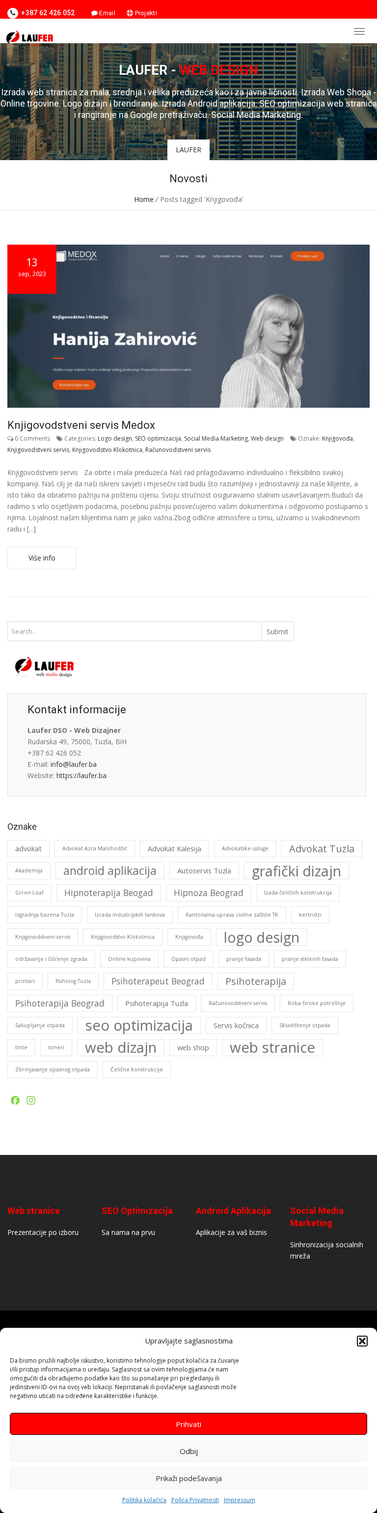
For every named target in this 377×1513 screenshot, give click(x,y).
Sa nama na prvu (128, 1232)
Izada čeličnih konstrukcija (298, 892)
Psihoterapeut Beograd (158, 981)
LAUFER (188, 149)
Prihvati (188, 1424)
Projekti (145, 13)
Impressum (239, 1500)
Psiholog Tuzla (73, 981)
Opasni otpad (188, 958)
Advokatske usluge (245, 848)
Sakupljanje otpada (40, 1025)
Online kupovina (129, 958)
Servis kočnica (236, 1025)
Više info (41, 557)
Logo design (115, 438)
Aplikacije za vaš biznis (231, 1232)
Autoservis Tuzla (204, 870)
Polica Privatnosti (195, 1500)
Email (106, 13)
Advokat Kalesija (174, 848)
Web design (267, 438)
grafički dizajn (296, 870)
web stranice (272, 1047)
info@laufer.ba (74, 764)
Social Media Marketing (216, 438)
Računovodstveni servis (178, 450)
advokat (28, 848)
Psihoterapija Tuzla (156, 1003)
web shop (193, 1047)
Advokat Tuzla (321, 848)
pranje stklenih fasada (310, 958)
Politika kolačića (144, 1500)
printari (25, 981)
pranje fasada (243, 958)
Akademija (29, 870)
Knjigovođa (337, 438)
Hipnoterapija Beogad (108, 892)
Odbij (189, 1451)
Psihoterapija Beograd (60, 1003)
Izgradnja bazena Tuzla (44, 914)
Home (144, 199)
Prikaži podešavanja (189, 1478)
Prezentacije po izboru (43, 1232)
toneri (56, 1047)
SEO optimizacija (158, 438)
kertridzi (310, 914)
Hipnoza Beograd (208, 892)
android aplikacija (110, 870)
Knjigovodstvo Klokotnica (107, 450)
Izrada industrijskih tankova (130, 914)
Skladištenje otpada (304, 1025)
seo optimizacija (139, 1025)
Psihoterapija (255, 981)
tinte (21, 1047)
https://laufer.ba (81, 775)
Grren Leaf (29, 892)
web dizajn (121, 1047)
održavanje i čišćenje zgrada (51, 958)
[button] (362, 1341)
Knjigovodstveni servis (38, 450)
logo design (261, 937)
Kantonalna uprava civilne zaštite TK (232, 914)
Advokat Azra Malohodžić (94, 848)
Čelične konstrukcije (136, 1069)
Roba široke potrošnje (317, 1003)
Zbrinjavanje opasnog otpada (52, 1069)
